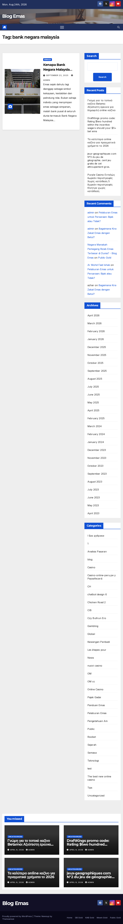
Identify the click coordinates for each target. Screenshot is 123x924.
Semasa (47, 59)
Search (92, 56)
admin (90, 212)
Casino (91, 567)
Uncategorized (96, 795)
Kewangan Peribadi (98, 641)
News (90, 657)
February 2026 (96, 331)
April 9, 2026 (17, 850)
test (89, 768)
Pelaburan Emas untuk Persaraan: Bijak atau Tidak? (102, 217)
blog (90, 559)
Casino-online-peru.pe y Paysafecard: (101, 577)
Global (91, 633)
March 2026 (94, 323)
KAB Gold (89, 917)
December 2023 (96, 449)
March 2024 (94, 426)
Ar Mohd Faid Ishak (98, 264)
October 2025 (95, 362)
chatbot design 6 (97, 594)
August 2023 (94, 481)
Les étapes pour (96, 649)
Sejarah (91, 744)
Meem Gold (102, 917)
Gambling (92, 626)
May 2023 (93, 505)
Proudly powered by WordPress (17, 916)
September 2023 (97, 473)
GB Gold (79, 917)
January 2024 (95, 442)
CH (89, 586)
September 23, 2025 (57, 75)
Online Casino (95, 689)
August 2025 (94, 378)
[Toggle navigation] (62, 27)
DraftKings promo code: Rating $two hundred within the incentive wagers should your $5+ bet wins (101, 125)
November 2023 (96, 457)
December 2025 (96, 347)
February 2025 (96, 418)
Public (91, 728)
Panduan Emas (96, 705)
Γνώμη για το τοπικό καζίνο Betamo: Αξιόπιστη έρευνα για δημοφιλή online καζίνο (29, 844)
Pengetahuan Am (97, 721)
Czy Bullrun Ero (96, 618)
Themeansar (8, 919)
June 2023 (93, 497)
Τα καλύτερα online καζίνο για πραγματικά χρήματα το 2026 (101, 142)
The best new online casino (99, 778)
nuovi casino (94, 665)
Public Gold (104, 257)
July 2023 (93, 489)
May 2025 (93, 402)
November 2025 (96, 355)
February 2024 (96, 434)
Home (69, 917)
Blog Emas (13, 16)
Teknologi (93, 760)
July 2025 (93, 386)
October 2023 (95, 465)
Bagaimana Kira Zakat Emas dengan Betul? (101, 233)
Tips (89, 787)
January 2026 (95, 339)
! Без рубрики (95, 535)
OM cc (91, 681)
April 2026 (93, 315)
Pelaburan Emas (97, 713)
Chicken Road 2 (96, 602)
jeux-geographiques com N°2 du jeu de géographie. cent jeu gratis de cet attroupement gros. (101, 160)
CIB (89, 610)
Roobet (91, 736)
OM (89, 673)
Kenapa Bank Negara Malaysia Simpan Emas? (56, 69)
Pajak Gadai (94, 697)
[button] (118, 27)
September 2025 (97, 370)
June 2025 (93, 394)
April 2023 (93, 513)
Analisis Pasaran (97, 551)
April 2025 (93, 410)
